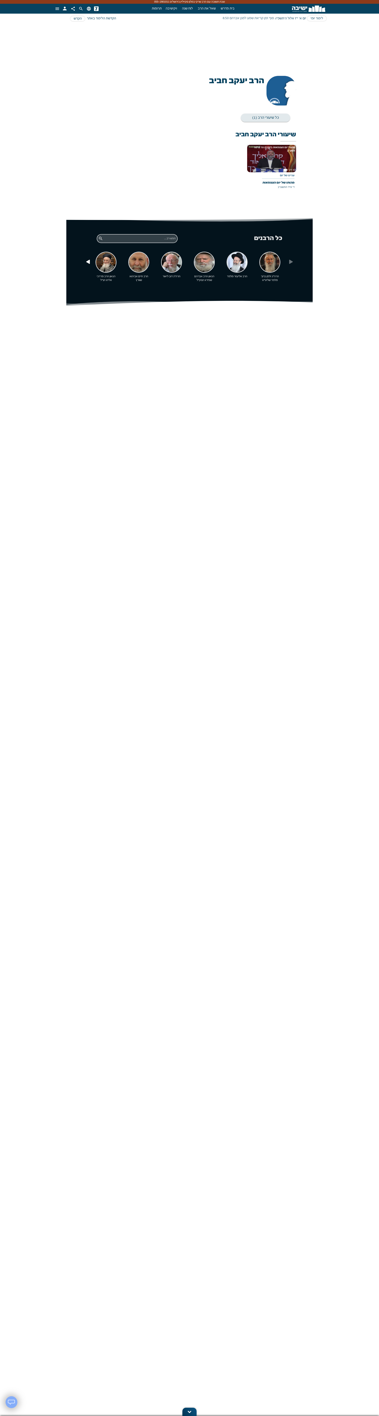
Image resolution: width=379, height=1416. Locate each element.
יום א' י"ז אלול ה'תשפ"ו (291, 18)
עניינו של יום (287, 175)
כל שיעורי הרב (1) (265, 117)
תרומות (157, 9)
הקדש (78, 19)
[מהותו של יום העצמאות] (271, 170)
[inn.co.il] (96, 8)
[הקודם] (88, 262)
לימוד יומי (317, 18)
